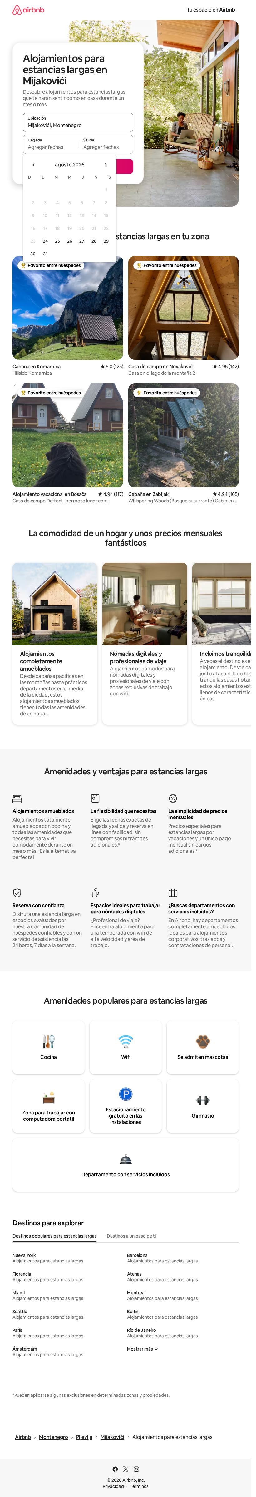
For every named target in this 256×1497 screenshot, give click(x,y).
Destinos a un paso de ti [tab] (131, 1236)
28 (93, 241)
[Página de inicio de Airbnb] (28, 10)
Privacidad (113, 1486)
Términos (139, 1486)
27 (81, 241)
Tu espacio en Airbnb (211, 10)
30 (33, 254)
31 (45, 254)
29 (106, 241)
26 (69, 241)
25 (57, 241)
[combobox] (78, 125)
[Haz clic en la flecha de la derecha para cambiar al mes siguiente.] (105, 165)
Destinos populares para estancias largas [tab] (54, 1236)
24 (45, 241)
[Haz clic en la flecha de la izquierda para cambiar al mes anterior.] (34, 165)
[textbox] (50, 147)
